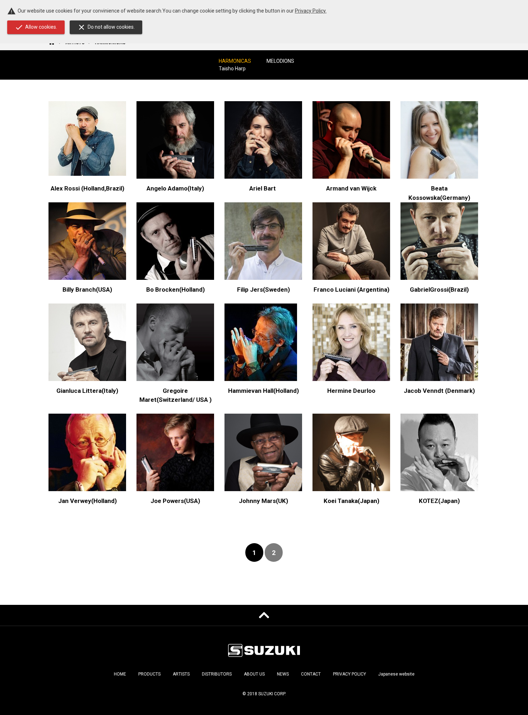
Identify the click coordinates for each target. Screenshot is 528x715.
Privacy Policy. (310, 11)
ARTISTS (181, 674)
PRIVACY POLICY (349, 674)
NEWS (283, 674)
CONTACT (311, 674)
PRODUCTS (149, 674)
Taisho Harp (232, 68)
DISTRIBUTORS (217, 674)
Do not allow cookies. (106, 27)
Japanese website (396, 674)
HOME (120, 674)
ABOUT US (254, 674)
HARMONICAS (235, 61)
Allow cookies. (36, 27)
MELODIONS (280, 61)
